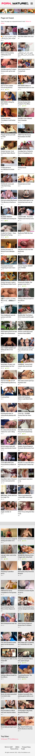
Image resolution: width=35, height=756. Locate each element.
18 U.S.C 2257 (8, 747)
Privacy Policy (26, 747)
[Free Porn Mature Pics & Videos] (14, 3)
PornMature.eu (14, 739)
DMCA (17, 747)
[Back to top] (31, 752)
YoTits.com (4, 739)
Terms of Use (14, 749)
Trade (23, 749)
